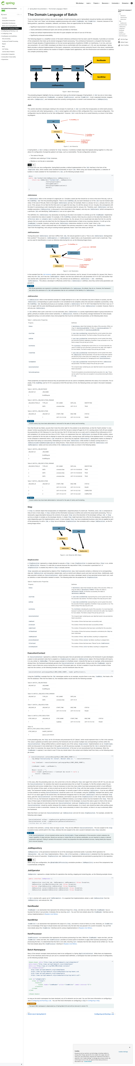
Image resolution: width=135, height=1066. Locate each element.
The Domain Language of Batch (10, 28)
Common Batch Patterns (8, 51)
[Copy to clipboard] (112, 190)
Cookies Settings (123, 1051)
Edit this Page (124, 39)
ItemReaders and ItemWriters (9, 36)
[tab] (30, 165)
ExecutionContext (123, 24)
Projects (96, 3)
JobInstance (123, 15)
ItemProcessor (122, 34)
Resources (105, 3)
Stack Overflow (125, 45)
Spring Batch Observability (9, 56)
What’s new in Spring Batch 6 (9, 25)
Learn (88, 3)
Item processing (6, 38)
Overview (4, 18)
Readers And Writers (51, 914)
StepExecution (123, 23)
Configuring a (7, 33)
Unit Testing (5, 49)
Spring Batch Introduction (8, 20)
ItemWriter (121, 32)
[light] (132, 3)
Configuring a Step (93, 1000)
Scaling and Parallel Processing (10, 41)
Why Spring (79, 3)
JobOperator (122, 28)
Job (120, 13)
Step (120, 21)
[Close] (129, 1047)
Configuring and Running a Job (10, 31)
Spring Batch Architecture (8, 23)
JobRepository (122, 26)
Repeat (4, 43)
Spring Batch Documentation (38, 9)
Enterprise (125, 3)
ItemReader (121, 30)
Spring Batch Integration (8, 54)
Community (115, 3)
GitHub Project (124, 42)
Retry (3, 46)
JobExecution (123, 19)
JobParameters (123, 17)
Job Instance (47, 274)
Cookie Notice (88, 1061)
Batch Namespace (123, 35)
